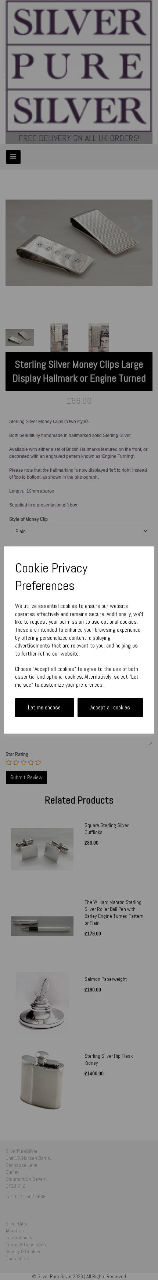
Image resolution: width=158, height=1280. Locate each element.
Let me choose (44, 707)
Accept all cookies (110, 707)
